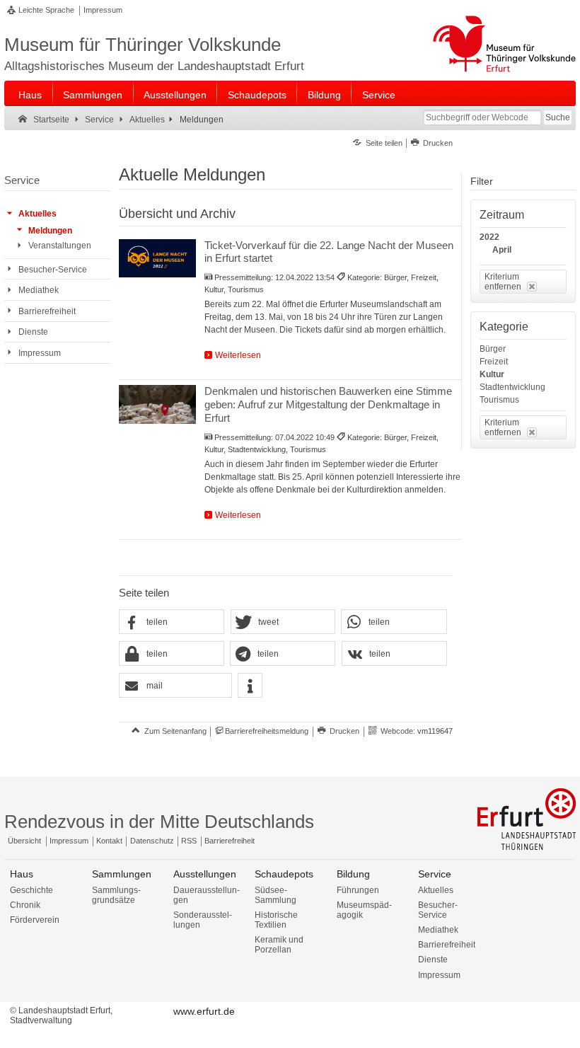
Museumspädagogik (364, 910)
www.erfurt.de (204, 1011)
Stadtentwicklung (512, 387)
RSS (189, 840)
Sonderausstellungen (202, 920)
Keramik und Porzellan (279, 945)
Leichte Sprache (46, 10)
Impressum (102, 10)
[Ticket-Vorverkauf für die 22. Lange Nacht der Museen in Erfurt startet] (157, 258)
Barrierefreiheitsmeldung (266, 731)
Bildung (324, 94)
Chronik (25, 905)
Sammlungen (92, 94)
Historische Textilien (276, 920)
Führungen (358, 890)
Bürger (493, 349)
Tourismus (499, 400)
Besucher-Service (438, 910)
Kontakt (109, 840)
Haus (30, 94)
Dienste (433, 959)
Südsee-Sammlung (275, 895)
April (501, 250)
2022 (489, 237)
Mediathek (438, 930)
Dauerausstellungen (206, 895)
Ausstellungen (175, 94)
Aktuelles (435, 890)
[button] (172, 622)
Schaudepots (257, 94)
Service (378, 94)
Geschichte (31, 890)
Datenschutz (152, 840)
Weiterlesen (238, 355)
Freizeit (494, 362)
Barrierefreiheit (229, 840)
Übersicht (24, 840)
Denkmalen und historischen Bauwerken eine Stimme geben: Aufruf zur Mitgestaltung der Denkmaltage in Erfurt (328, 404)
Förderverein (34, 920)
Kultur (492, 374)
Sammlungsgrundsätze (116, 895)
